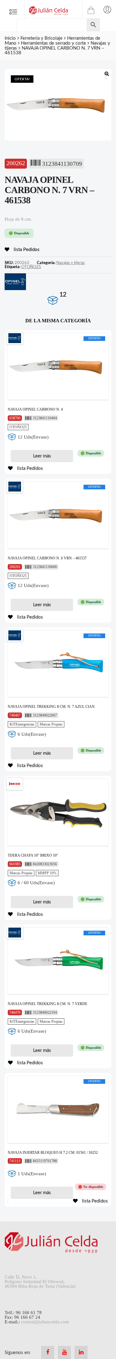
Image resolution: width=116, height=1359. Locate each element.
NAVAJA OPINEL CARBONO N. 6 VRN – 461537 (47, 558)
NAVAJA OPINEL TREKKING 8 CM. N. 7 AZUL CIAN (51, 706)
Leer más (42, 456)
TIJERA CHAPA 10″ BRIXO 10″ (33, 855)
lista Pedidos (26, 249)
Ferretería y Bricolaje (41, 38)
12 (62, 294)
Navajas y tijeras (70, 263)
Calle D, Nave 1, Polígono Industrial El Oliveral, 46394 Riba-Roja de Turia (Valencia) (40, 1281)
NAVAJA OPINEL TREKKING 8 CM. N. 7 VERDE (47, 1004)
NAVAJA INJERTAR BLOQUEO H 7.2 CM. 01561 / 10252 (53, 1152)
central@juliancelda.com (45, 1321)
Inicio (10, 38)
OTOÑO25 (31, 267)
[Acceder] (107, 9)
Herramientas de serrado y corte (53, 43)
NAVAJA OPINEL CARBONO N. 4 (35, 409)
